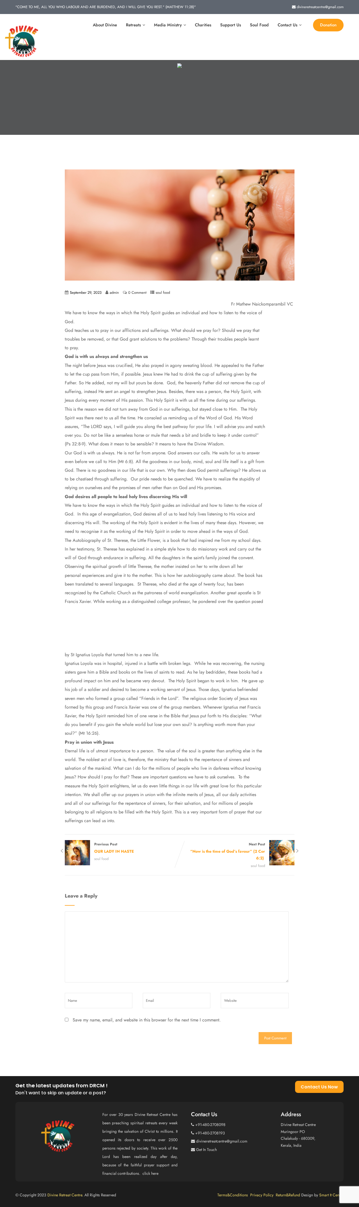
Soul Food (259, 25)
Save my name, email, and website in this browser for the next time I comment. (147, 1020)
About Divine (105, 25)
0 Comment (137, 292)
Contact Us (287, 25)
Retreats (133, 25)
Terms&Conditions (233, 1195)
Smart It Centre (331, 1195)
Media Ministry (168, 25)
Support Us (230, 25)
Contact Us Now (319, 1087)
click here (151, 1173)
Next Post (227, 851)
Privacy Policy (263, 1195)
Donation (328, 25)
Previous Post (114, 847)
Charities (203, 25)
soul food (163, 292)
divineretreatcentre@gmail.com (320, 7)
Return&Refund (288, 1195)
